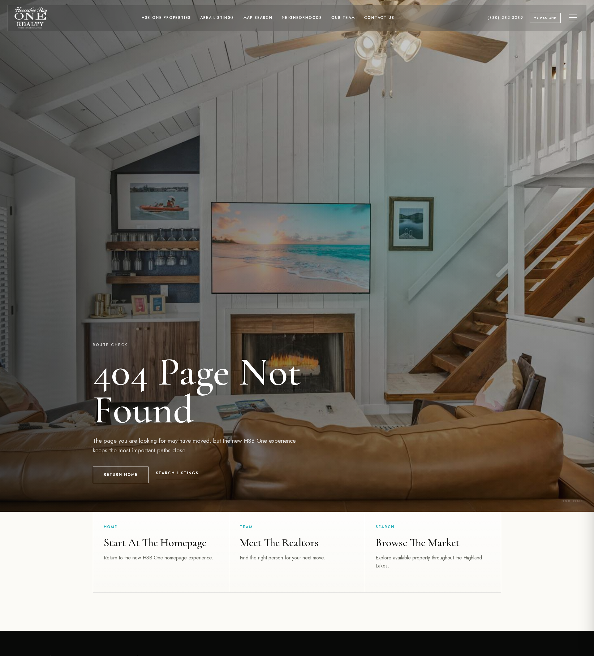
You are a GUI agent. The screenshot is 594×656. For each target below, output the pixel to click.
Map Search (258, 17)
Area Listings (217, 17)
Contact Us (379, 17)
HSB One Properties (166, 17)
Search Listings (177, 473)
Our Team (343, 17)
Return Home (121, 474)
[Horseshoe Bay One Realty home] (31, 17)
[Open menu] (573, 18)
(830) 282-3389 (505, 17)
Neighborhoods (302, 17)
